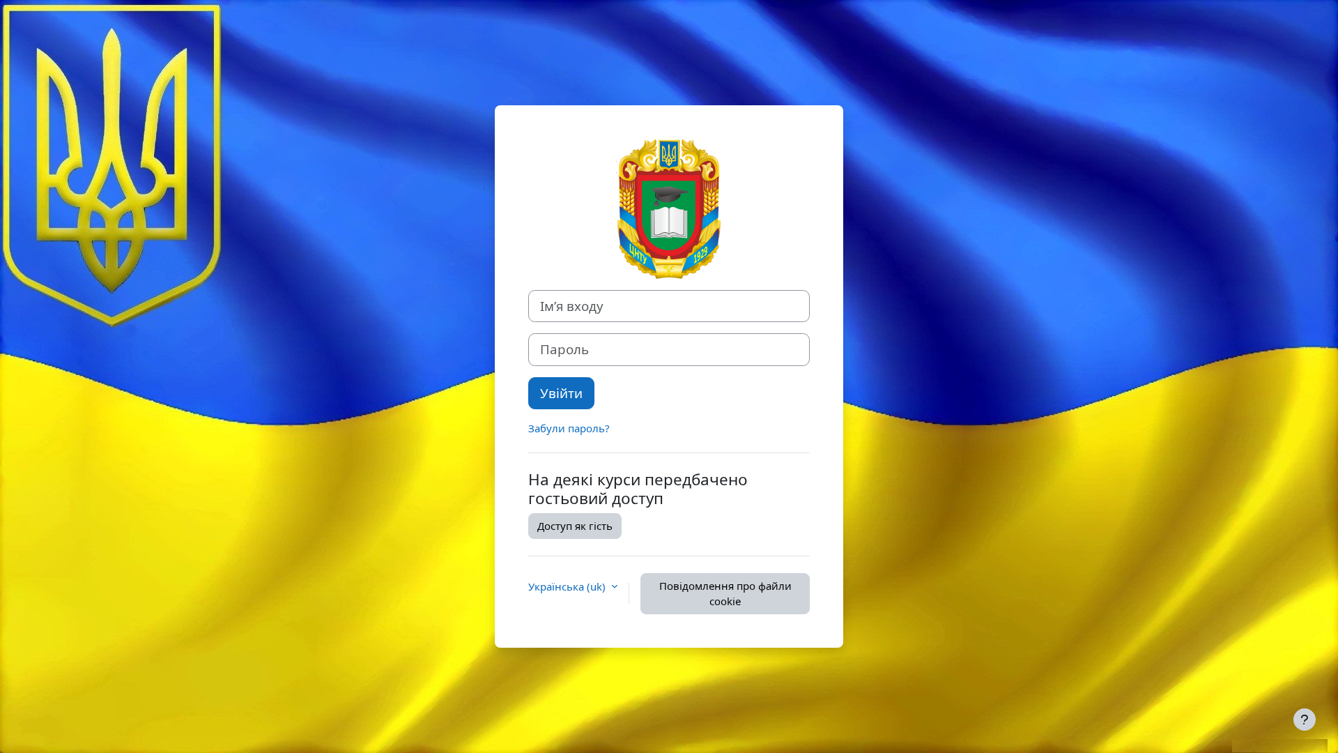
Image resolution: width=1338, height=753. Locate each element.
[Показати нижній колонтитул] (1304, 719)
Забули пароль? (569, 428)
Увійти (561, 393)
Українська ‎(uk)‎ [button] (568, 586)
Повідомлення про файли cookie (725, 594)
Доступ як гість (575, 526)
